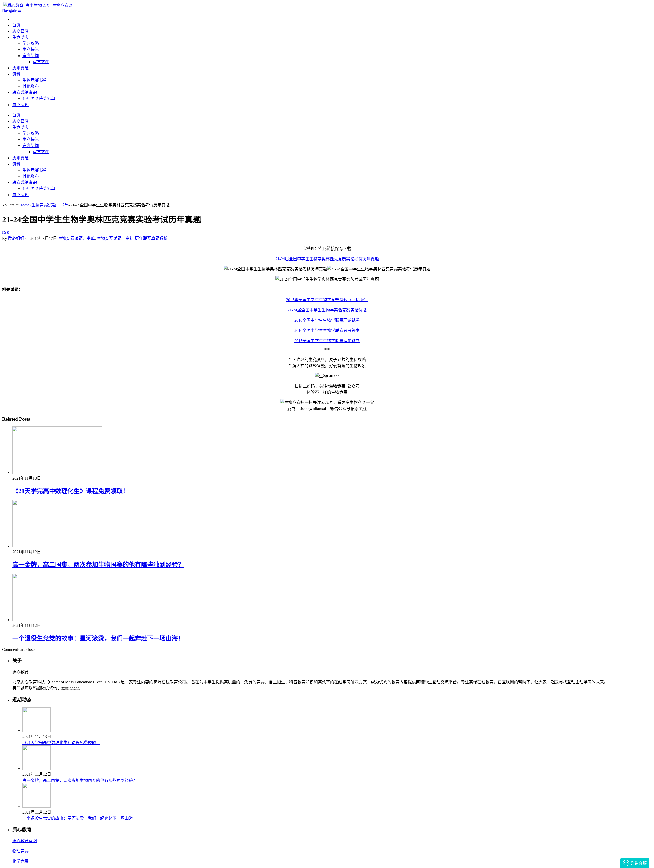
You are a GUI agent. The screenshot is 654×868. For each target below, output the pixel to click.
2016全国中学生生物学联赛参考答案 (327, 330)
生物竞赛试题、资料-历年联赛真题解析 (132, 238)
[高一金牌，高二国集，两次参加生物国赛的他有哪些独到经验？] (57, 546)
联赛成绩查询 (24, 92)
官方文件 (41, 62)
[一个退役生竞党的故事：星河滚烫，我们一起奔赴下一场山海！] (57, 619)
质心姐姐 (16, 238)
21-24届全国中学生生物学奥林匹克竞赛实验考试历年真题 (327, 259)
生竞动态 (20, 37)
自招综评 (20, 105)
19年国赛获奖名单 (38, 98)
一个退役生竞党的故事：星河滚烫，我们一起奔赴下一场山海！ (98, 638)
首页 (16, 25)
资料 (16, 74)
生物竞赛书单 (34, 80)
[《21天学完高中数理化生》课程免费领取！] (57, 472)
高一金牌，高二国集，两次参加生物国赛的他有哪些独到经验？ (98, 564)
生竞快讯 (30, 49)
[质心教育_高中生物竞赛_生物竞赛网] (37, 5)
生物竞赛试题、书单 (76, 238)
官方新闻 (30, 55)
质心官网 (20, 31)
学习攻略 (30, 43)
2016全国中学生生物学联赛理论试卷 (327, 320)
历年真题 (20, 68)
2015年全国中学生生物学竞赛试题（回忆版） (327, 300)
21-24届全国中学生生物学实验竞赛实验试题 (327, 310)
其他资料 (30, 86)
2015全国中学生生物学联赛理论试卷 (327, 341)
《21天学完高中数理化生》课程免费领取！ (70, 491)
